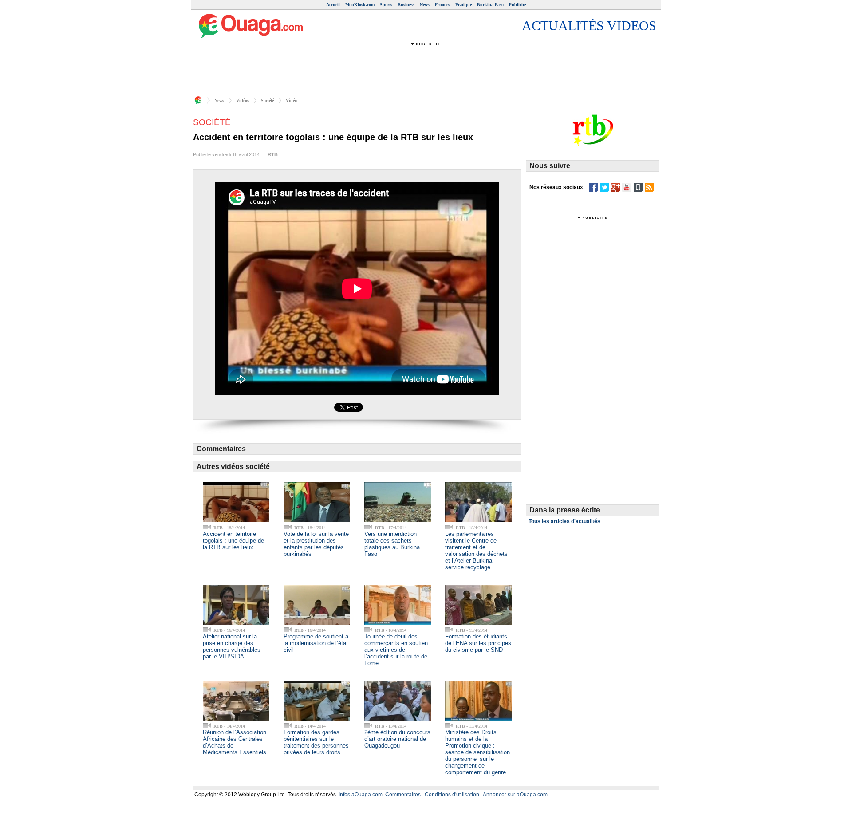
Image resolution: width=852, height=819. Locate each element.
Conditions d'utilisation (452, 794)
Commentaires (403, 794)
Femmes (442, 4)
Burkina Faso (490, 4)
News (425, 4)
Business (406, 4)
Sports (386, 4)
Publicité (517, 4)
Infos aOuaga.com (361, 794)
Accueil (333, 4)
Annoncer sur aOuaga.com (515, 794)
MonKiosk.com (360, 4)
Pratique (463, 4)
